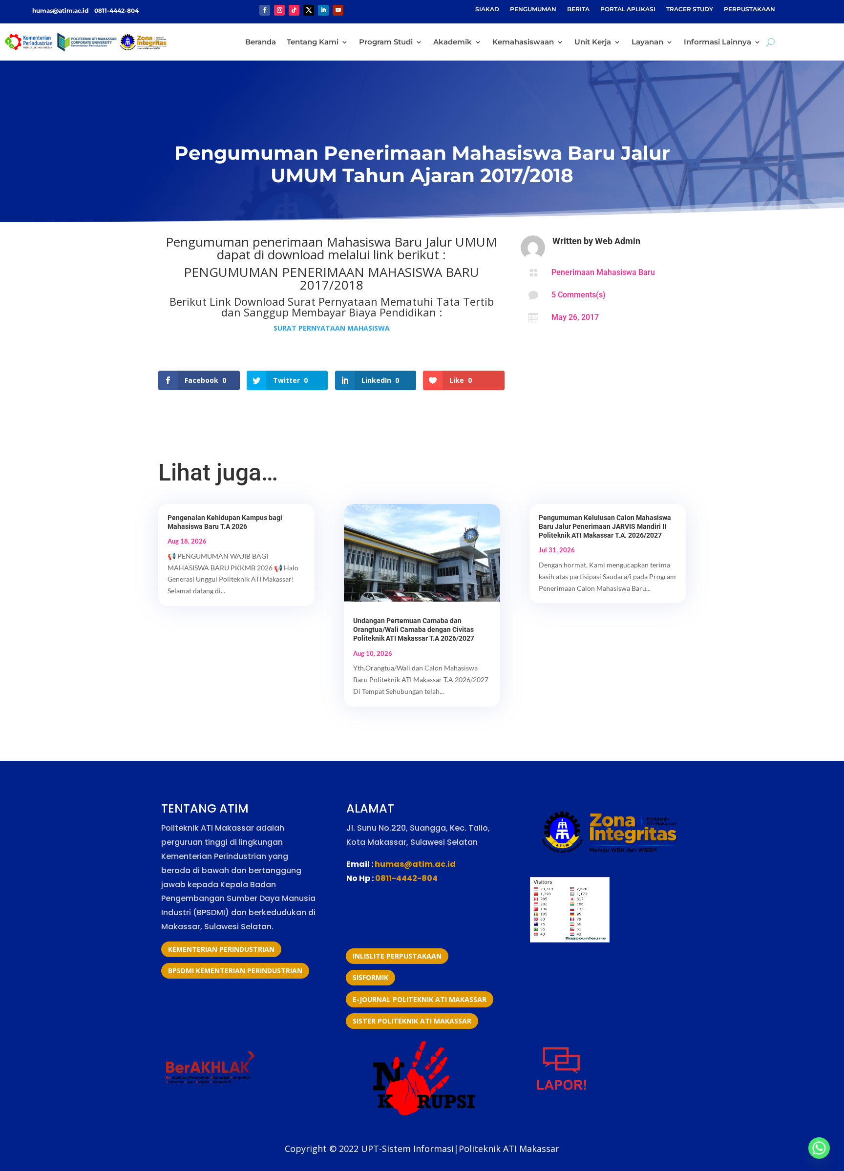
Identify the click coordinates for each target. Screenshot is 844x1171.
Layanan (647, 41)
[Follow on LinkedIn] (323, 10)
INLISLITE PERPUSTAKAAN (397, 956)
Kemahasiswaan (523, 41)
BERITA (578, 9)
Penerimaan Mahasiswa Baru (603, 272)
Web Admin (617, 241)
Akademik (452, 41)
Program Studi (386, 41)
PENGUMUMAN (533, 9)
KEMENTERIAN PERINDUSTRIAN (221, 949)
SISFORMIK (370, 977)
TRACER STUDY (689, 9)
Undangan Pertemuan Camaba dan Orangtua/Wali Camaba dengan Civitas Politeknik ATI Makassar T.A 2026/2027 (413, 629)
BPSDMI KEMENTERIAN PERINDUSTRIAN (235, 970)
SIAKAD (487, 9)
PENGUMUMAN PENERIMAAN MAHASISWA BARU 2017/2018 (331, 278)
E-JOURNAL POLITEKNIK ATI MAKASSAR (419, 999)
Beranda (260, 41)
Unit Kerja (592, 41)
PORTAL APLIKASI (627, 9)
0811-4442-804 (116, 10)
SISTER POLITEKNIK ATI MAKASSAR (412, 1020)
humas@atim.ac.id (61, 10)
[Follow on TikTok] (294, 10)
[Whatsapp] (819, 1148)
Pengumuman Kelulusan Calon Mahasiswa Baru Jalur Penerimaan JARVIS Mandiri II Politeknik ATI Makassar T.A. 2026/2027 (605, 526)
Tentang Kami (312, 41)
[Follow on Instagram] (279, 10)
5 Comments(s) (578, 294)
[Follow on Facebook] (264, 10)
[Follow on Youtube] (338, 10)
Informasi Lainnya (717, 41)
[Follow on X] (308, 10)
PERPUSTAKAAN (749, 9)
